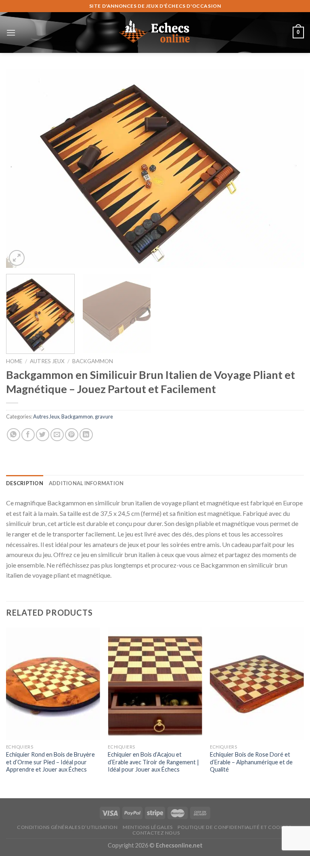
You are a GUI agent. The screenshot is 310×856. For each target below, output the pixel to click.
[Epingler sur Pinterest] (71, 435)
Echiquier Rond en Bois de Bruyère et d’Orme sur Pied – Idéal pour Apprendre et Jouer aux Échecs (50, 762)
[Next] (288, 168)
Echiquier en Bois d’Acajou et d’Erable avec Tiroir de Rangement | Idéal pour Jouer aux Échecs (153, 762)
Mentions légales (148, 827)
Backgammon (92, 361)
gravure (104, 416)
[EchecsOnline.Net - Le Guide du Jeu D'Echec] (155, 32)
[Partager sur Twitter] (42, 435)
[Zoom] (17, 258)
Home (14, 361)
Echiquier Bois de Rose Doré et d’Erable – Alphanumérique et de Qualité (251, 762)
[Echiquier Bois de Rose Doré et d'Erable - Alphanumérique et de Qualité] (257, 683)
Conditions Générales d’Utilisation (67, 827)
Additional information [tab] (86, 483)
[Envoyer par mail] (57, 435)
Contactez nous (156, 833)
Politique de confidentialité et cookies (234, 827)
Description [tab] (24, 483)
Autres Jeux (47, 361)
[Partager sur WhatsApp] (13, 435)
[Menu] (11, 32)
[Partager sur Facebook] (28, 435)
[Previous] (22, 168)
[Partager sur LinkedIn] (86, 435)
